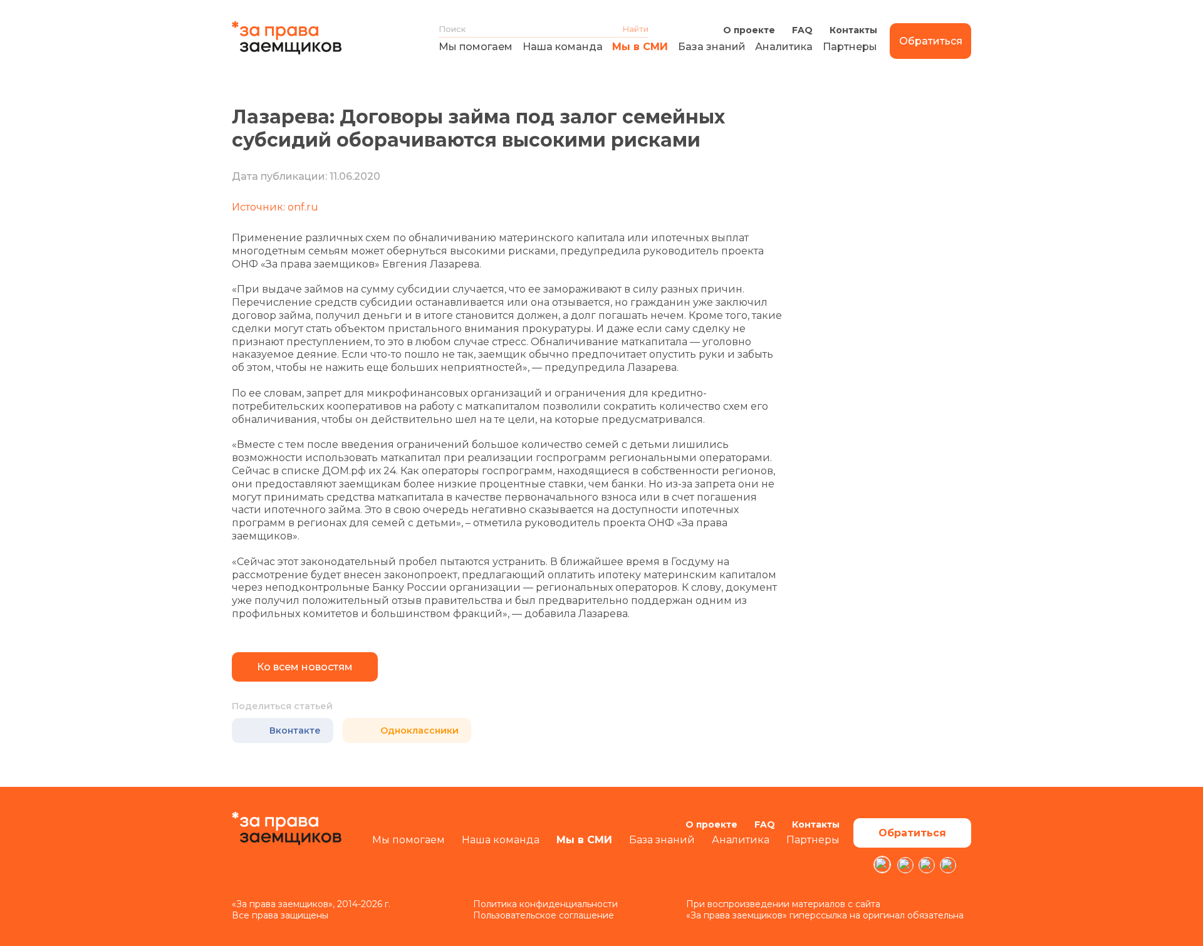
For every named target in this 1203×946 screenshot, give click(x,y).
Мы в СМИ (640, 47)
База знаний (712, 47)
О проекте (749, 30)
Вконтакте (295, 730)
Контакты (853, 30)
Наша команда (563, 47)
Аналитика (784, 47)
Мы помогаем (476, 47)
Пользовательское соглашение (543, 915)
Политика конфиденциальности (545, 904)
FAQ (802, 30)
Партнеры (850, 47)
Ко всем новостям (305, 667)
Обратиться (930, 41)
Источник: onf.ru (275, 207)
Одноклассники (419, 730)
